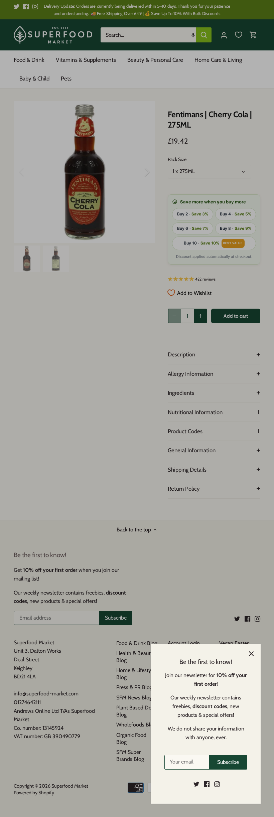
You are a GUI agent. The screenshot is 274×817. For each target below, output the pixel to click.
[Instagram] (217, 784)
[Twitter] (196, 784)
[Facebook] (207, 784)
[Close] (251, 653)
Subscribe (228, 762)
